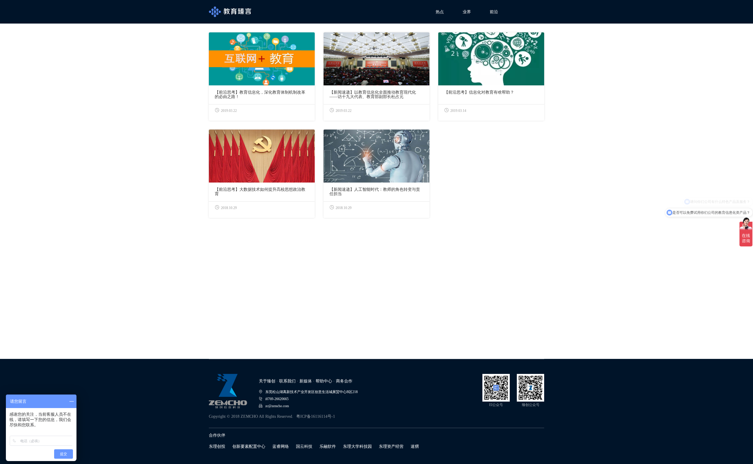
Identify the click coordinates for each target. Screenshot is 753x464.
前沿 (494, 12)
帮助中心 (324, 381)
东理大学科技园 (357, 446)
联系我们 (287, 381)
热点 (440, 12)
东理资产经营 (391, 446)
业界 (467, 12)
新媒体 (305, 381)
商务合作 (344, 381)
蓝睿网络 (280, 446)
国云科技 (304, 446)
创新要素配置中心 (248, 446)
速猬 (415, 446)
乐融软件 (327, 446)
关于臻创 (267, 381)
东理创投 (217, 446)
